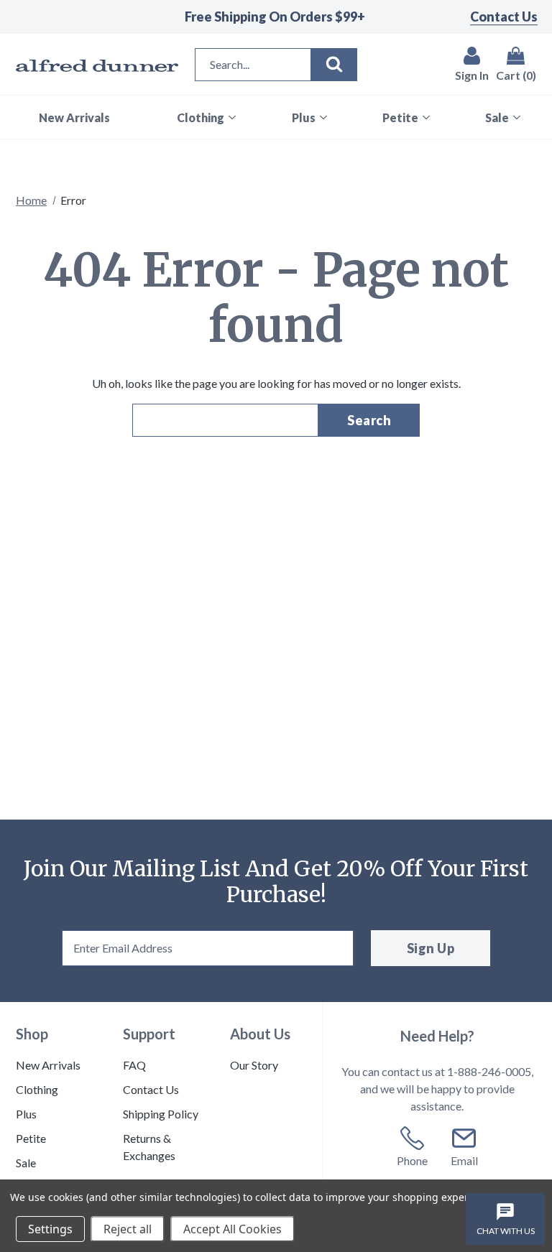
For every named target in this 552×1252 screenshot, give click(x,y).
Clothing (37, 1089)
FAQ (134, 1065)
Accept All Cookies (232, 1229)
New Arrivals (48, 1065)
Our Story (254, 1065)
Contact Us (504, 16)
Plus (26, 1114)
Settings (50, 1229)
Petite (31, 1138)
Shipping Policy (160, 1114)
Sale (26, 1162)
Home (31, 200)
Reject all (128, 1229)
